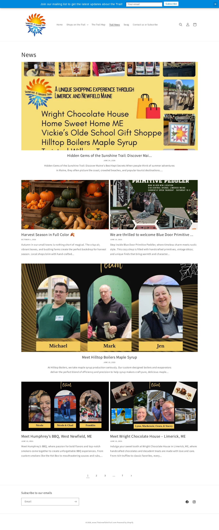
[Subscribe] (75, 501)
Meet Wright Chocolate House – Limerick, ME (148, 436)
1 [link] (87, 475)
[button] (77, 24)
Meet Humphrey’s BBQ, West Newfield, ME (56, 436)
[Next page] (131, 475)
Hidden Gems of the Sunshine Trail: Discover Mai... (109, 155)
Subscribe (171, 3)
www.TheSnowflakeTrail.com (104, 522)
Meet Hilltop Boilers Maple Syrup (109, 357)
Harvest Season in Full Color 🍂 (48, 234)
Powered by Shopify (125, 522)
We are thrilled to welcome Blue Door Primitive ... (151, 234)
